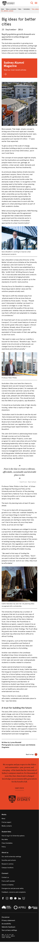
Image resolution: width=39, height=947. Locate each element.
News (19, 9)
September (26, 9)
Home (2, 9)
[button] (32, 3)
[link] (19, 818)
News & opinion (11, 9)
